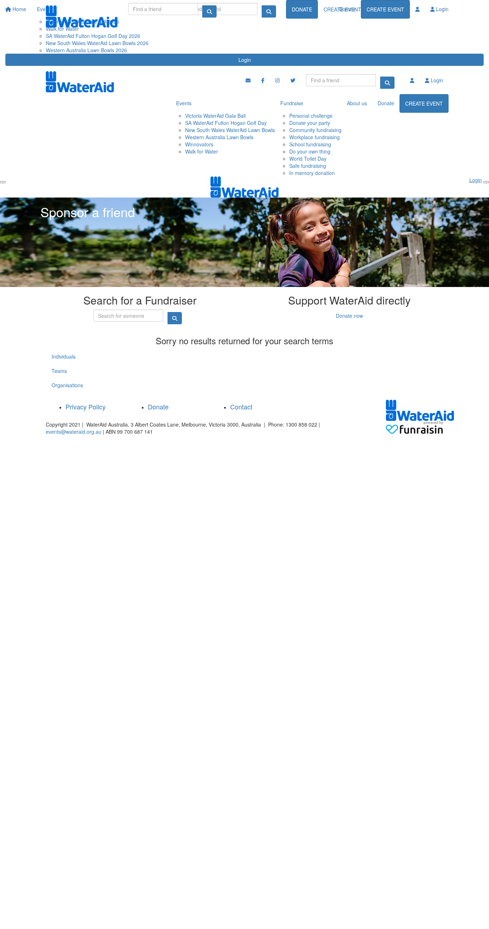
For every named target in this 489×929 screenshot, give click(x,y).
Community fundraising (315, 129)
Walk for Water (201, 151)
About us (357, 103)
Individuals (64, 356)
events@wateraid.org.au (73, 431)
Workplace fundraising (314, 137)
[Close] (486, 182)
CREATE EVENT (385, 9)
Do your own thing (309, 151)
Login (244, 59)
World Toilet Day (307, 158)
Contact (241, 406)
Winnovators (199, 144)
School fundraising (310, 144)
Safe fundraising (307, 165)
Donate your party (309, 122)
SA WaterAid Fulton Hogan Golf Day (226, 122)
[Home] (81, 16)
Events (184, 103)
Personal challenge (311, 115)
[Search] (209, 11)
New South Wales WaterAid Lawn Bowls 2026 (97, 43)
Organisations (67, 385)
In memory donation (312, 172)
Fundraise (291, 103)
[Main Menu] (3, 182)
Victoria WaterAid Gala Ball (215, 115)
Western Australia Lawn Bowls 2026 (86, 50)
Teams (59, 370)
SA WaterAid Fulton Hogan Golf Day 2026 (93, 35)
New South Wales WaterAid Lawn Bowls (230, 129)
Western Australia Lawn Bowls (219, 137)
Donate (347, 9)
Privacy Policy (86, 406)
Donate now (349, 315)
